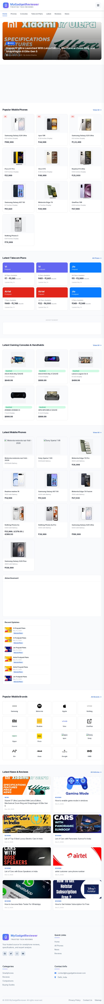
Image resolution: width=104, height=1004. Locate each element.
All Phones (59, 946)
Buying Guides (9, 985)
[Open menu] (98, 5)
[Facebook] (5, 953)
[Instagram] (17, 953)
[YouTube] (23, 953)
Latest (48, 14)
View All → (97, 110)
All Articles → (96, 772)
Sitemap (98, 1000)
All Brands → (96, 697)
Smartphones (8, 973)
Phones (14, 14)
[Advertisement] (52, 84)
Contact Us (87, 1000)
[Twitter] (11, 953)
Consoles (24, 14)
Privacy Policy (75, 1000)
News (67, 14)
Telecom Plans (37, 14)
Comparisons (8, 981)
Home (5, 14)
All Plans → (96, 258)
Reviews (58, 14)
